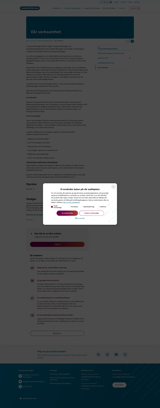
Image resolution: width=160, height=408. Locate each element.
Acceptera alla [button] (67, 213)
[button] (80, 218)
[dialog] (80, 204)
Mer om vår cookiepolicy (71, 202)
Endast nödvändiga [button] (91, 213)
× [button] (112, 186)
